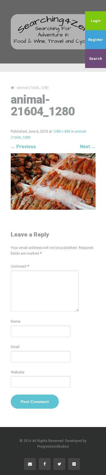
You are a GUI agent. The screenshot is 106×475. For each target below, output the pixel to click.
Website (17, 372)
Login (96, 21)
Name (15, 321)
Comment (20, 266)
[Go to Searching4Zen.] (12, 88)
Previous (23, 146)
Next (88, 146)
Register (95, 40)
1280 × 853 (61, 131)
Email (15, 347)
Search (95, 58)
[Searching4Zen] (53, 31)
